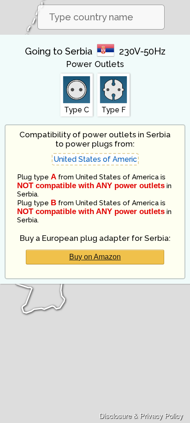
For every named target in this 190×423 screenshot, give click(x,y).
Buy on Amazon (95, 257)
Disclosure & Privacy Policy (141, 415)
